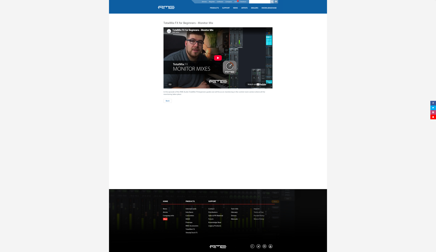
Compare (228, 2)
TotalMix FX (190, 229)
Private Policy (259, 216)
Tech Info (234, 209)
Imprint (256, 209)
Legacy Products (214, 226)
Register (212, 2)
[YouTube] (433, 117)
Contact (211, 209)
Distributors (212, 212)
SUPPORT (212, 201)
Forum (210, 219)
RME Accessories (192, 226)
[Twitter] (433, 107)
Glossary (234, 212)
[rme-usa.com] (166, 7)
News (235, 8)
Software (220, 2)
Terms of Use (259, 212)
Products (214, 8)
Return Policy (259, 219)
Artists (244, 8)
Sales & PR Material (215, 216)
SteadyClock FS (191, 233)
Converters (190, 216)
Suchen (272, 2)
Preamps (189, 222)
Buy (165, 219)
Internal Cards (191, 209)
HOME (165, 201)
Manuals (234, 219)
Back (168, 101)
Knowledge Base (269, 8)
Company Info (168, 216)
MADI (188, 219)
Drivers (204, 2)
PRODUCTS (190, 201)
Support (226, 8)
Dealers (254, 8)
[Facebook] (433, 103)
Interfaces (189, 212)
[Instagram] (433, 112)
